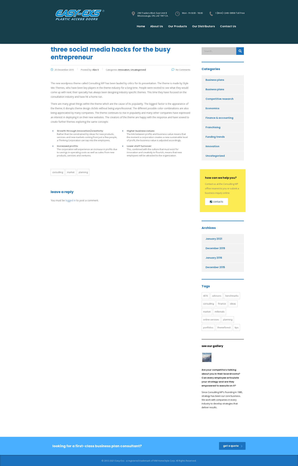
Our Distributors (203, 26)
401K (205, 295)
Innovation (212, 146)
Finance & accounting (219, 118)
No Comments (183, 69)
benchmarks (232, 295)
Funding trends (215, 137)
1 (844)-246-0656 (225, 13)
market (70, 172)
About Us (156, 26)
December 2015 (215, 267)
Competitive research (220, 99)
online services (211, 319)
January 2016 (214, 257)
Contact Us (228, 26)
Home (141, 26)
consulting (57, 172)
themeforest (224, 327)
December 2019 (215, 248)
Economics (212, 108)
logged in (71, 200)
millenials (220, 311)
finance (222, 303)
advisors (216, 295)
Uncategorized (215, 156)
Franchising (213, 127)
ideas (233, 303)
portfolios (208, 327)
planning (83, 172)
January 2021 (214, 239)
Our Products (177, 26)
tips (237, 327)
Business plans (215, 80)
